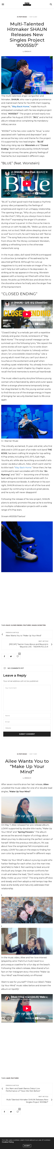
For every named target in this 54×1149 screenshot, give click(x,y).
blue (8, 625)
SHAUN (34, 625)
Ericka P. (28, 51)
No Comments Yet (16, 668)
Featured (27, 625)
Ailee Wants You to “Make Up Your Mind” (27, 766)
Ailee (8, 1078)
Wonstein (41, 625)
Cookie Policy (8, 1142)
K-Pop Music (22, 17)
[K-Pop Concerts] (27, 4)
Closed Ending (16, 625)
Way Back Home (20, 106)
